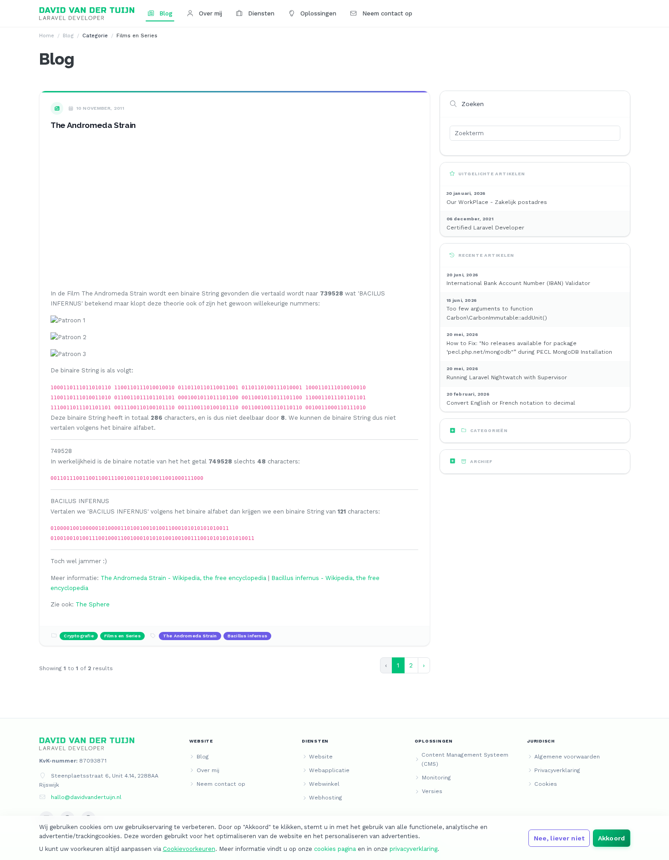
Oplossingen (317, 13)
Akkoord (611, 838)
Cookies (545, 784)
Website (321, 756)
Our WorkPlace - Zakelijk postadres (496, 202)
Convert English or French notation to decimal (510, 403)
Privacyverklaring (557, 770)
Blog (164, 13)
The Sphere (93, 604)
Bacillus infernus (247, 635)
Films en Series (122, 635)
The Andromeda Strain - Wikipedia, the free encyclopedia (183, 578)
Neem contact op (386, 13)
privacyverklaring (413, 848)
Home (46, 35)
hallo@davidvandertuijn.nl (86, 797)
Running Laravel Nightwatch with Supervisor (506, 377)
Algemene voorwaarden (567, 756)
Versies (432, 791)
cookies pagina (335, 848)
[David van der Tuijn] (87, 13)
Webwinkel (324, 784)
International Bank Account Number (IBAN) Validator (518, 283)
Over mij (209, 13)
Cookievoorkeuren (189, 848)
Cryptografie (78, 635)
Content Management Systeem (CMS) (464, 759)
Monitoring (436, 777)
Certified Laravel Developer (485, 227)
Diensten (260, 13)
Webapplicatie (329, 770)
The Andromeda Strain (93, 125)
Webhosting (325, 797)
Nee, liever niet (559, 838)
